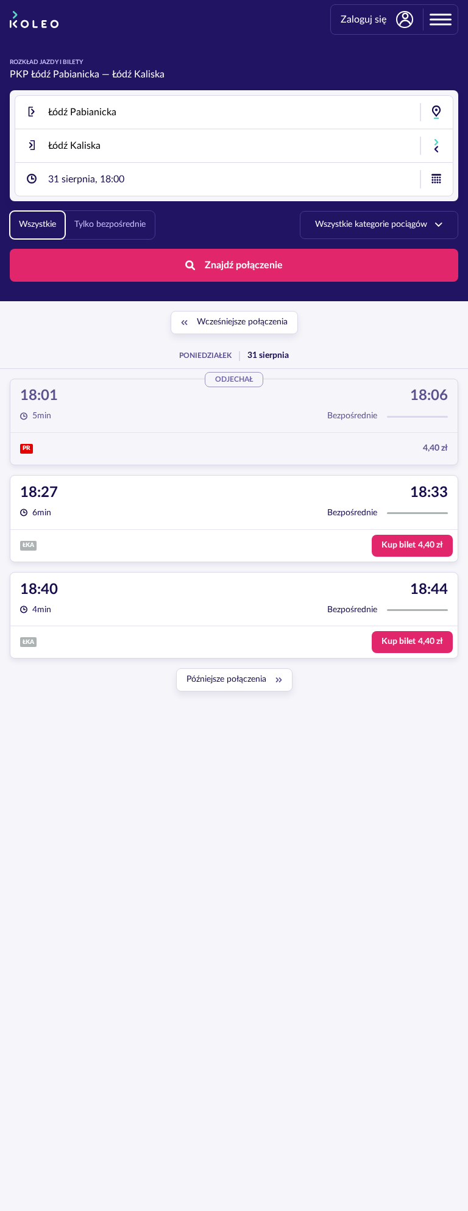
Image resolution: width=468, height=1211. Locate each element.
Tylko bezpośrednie (110, 224)
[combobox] (234, 112)
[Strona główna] (34, 19)
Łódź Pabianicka (65, 74)
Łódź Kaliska (138, 74)
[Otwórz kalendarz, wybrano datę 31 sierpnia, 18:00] (436, 179)
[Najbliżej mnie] (436, 112)
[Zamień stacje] (436, 145)
